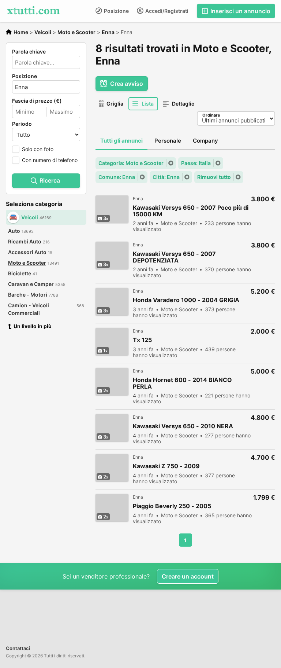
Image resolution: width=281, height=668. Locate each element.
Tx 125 (142, 340)
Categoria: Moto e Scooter (131, 163)
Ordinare (211, 115)
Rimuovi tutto (214, 177)
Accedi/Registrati (166, 11)
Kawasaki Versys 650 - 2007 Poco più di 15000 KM (190, 210)
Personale (167, 140)
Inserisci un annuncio (239, 11)
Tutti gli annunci (121, 140)
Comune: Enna (116, 177)
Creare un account (188, 576)
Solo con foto (37, 149)
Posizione (116, 11)
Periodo (22, 124)
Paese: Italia (196, 163)
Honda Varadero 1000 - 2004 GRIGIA (186, 300)
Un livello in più (33, 326)
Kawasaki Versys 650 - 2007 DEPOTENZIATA (174, 257)
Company (205, 140)
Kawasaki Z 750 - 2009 (166, 466)
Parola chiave (29, 52)
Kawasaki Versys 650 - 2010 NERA (183, 426)
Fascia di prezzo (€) (37, 101)
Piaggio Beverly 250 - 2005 (172, 506)
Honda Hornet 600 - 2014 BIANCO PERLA (182, 383)
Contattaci (18, 648)
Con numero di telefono (50, 160)
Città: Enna (166, 177)
